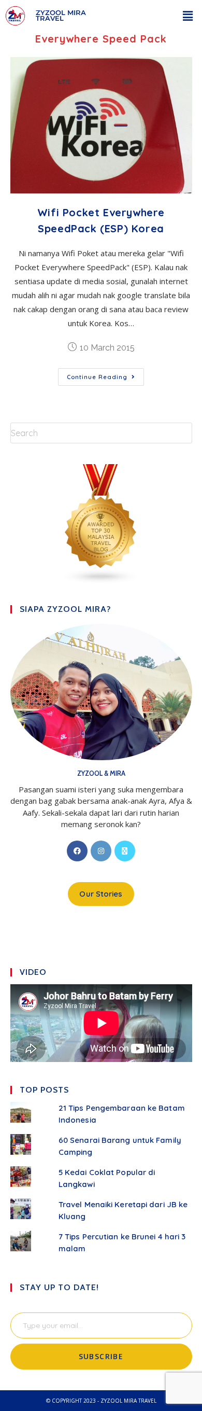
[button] (188, 15)
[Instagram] (101, 851)
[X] (124, 851)
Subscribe (101, 1356)
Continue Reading (105, 374)
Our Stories (100, 894)
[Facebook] (77, 851)
